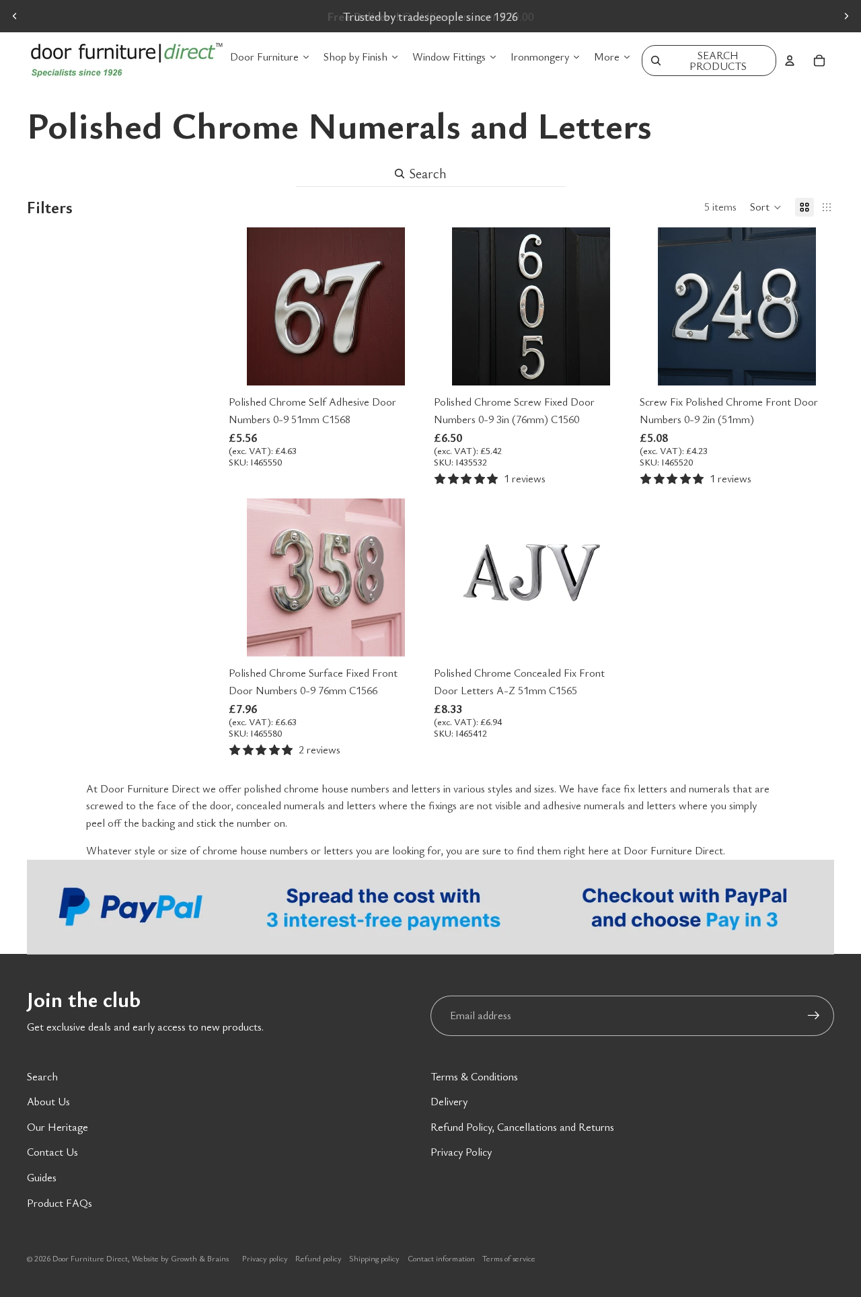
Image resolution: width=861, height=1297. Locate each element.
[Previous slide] (15, 16)
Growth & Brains (200, 1258)
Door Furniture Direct (90, 1258)
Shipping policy (374, 1258)
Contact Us (52, 1151)
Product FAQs (59, 1202)
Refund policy (318, 1258)
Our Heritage (57, 1126)
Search (42, 1076)
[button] (766, 207)
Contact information (441, 1258)
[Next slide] (846, 16)
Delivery (448, 1101)
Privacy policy (265, 1258)
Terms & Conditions (474, 1076)
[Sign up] (814, 1016)
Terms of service (508, 1258)
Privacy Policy (461, 1151)
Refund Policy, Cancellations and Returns (522, 1126)
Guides (42, 1177)
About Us (48, 1101)
